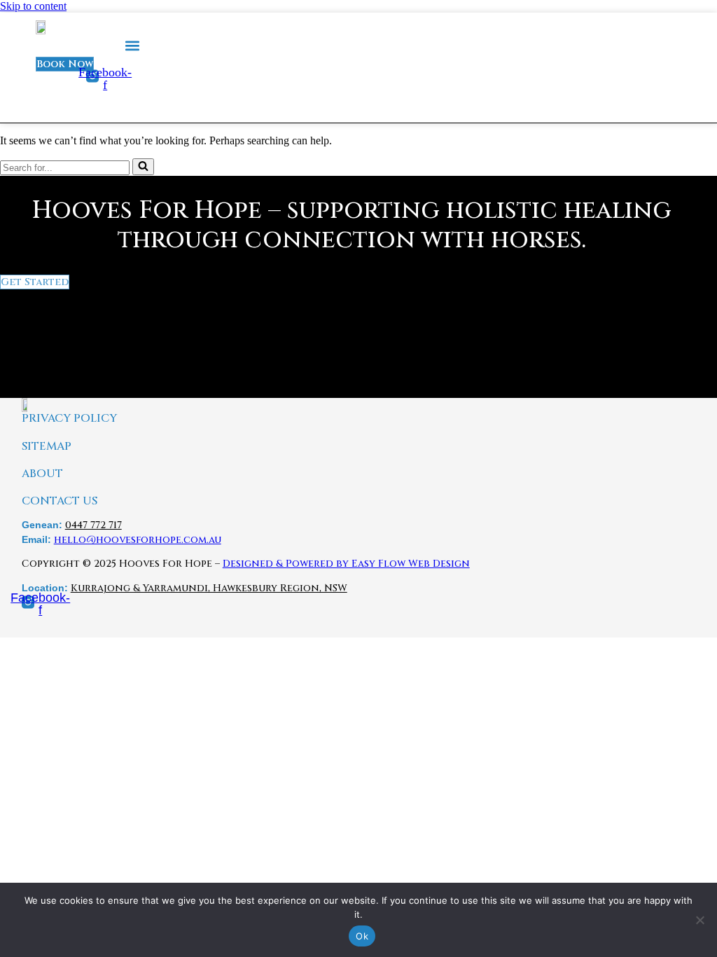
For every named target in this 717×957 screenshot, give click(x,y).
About (42, 474)
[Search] (143, 166)
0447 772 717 (93, 525)
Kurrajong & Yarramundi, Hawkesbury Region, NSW (209, 588)
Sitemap (46, 446)
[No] (699, 920)
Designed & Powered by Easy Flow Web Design (346, 563)
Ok (362, 936)
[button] (132, 45)
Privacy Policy (69, 418)
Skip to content (33, 6)
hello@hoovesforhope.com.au (137, 539)
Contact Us (59, 501)
